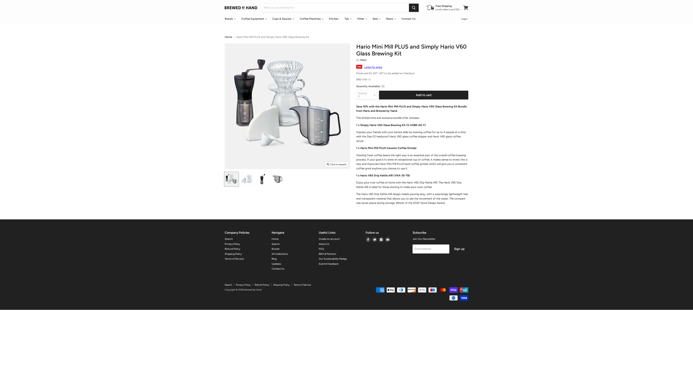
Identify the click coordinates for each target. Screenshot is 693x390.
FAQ (321, 248)
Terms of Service (234, 258)
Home (228, 37)
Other (361, 18)
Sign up (459, 249)
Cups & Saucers (282, 18)
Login (464, 18)
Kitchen (333, 18)
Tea (347, 18)
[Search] (414, 8)
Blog (274, 258)
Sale (375, 18)
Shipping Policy (233, 253)
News (390, 18)
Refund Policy (232, 248)
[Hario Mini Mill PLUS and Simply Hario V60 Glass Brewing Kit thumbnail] (231, 179)
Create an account (329, 238)
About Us (324, 244)
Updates (276, 263)
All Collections (280, 253)
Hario (363, 60)
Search (229, 238)
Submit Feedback (329, 263)
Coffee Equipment (253, 18)
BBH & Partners (327, 253)
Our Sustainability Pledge (333, 258)
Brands (229, 18)
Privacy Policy (232, 244)
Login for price (373, 67)
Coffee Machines (310, 18)
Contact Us (408, 18)
